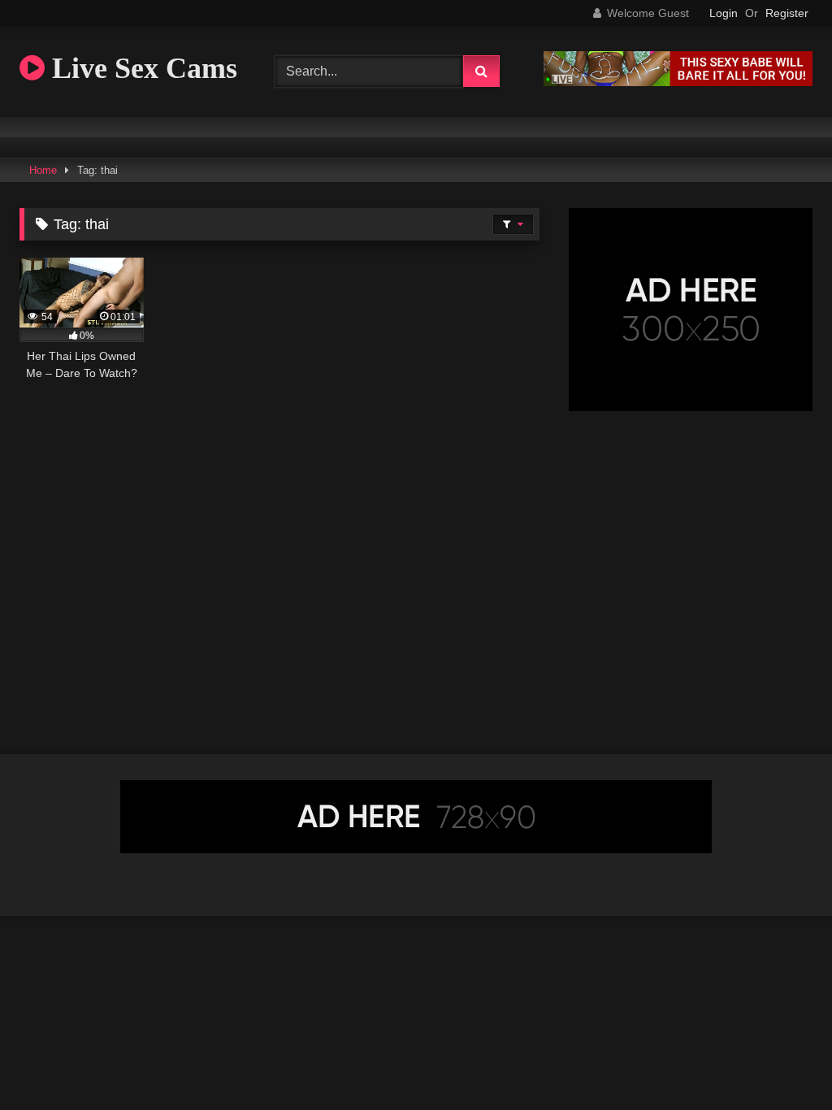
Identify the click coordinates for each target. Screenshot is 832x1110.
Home (43, 170)
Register (786, 13)
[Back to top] (782, 1061)
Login (723, 13)
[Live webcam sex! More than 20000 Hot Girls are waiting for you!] (678, 82)
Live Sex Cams (141, 68)
